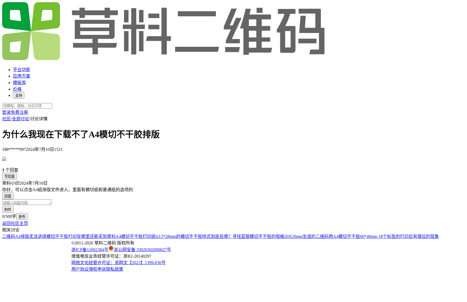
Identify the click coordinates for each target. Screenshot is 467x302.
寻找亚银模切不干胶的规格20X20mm (267, 236)
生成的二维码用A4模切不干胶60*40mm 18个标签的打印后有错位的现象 (371, 236)
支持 (18, 96)
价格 (17, 89)
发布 (21, 217)
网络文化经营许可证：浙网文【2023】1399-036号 (118, 262)
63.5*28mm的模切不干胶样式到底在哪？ (194, 236)
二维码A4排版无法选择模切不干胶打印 (39, 236)
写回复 (9, 176)
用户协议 (80, 269)
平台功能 (21, 69)
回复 (7, 196)
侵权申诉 (97, 269)
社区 (6, 119)
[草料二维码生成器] (164, 59)
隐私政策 (114, 269)
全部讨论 (20, 119)
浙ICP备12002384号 (89, 249)
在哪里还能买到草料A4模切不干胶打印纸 (116, 236)
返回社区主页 (15, 223)
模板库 (19, 82)
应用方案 (21, 76)
